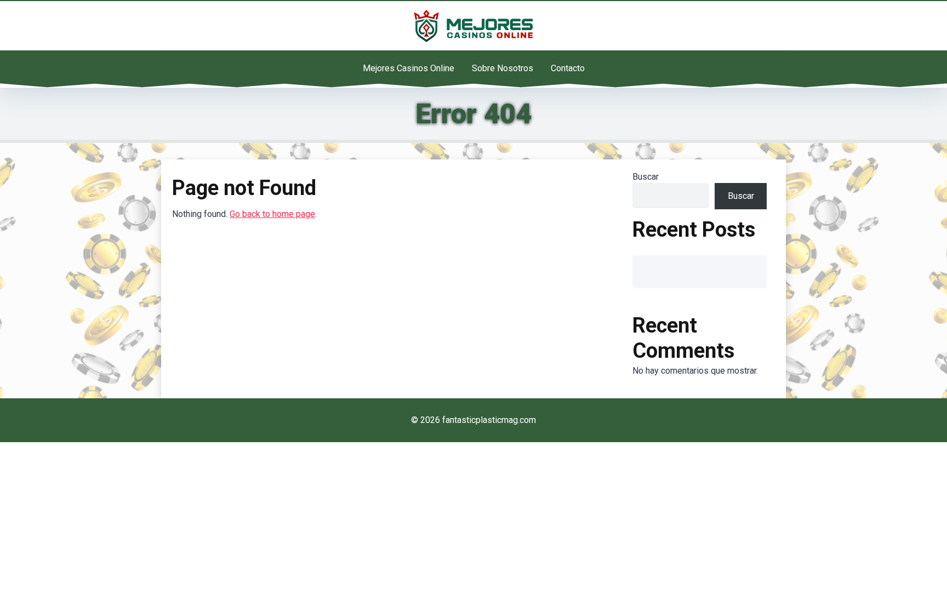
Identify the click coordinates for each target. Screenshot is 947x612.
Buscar (645, 176)
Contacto (568, 68)
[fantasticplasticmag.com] (473, 26)
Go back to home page (272, 214)
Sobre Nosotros (502, 68)
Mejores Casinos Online (408, 68)
